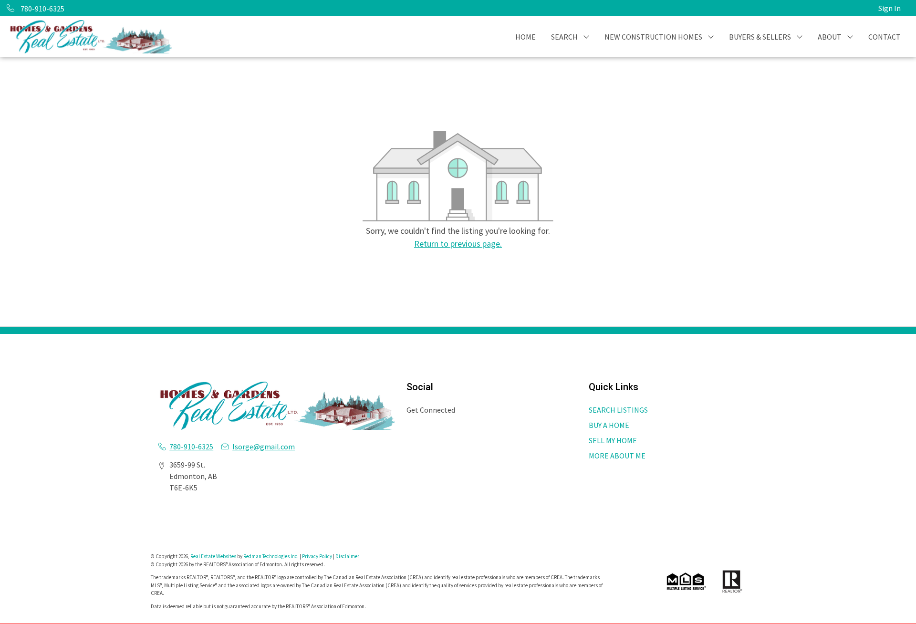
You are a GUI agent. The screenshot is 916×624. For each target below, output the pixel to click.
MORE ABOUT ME (617, 455)
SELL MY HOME (613, 440)
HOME (525, 37)
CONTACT (884, 37)
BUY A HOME (609, 425)
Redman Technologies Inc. (271, 556)
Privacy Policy (317, 556)
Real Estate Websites (213, 556)
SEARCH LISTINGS (618, 410)
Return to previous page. (458, 243)
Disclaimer (347, 556)
